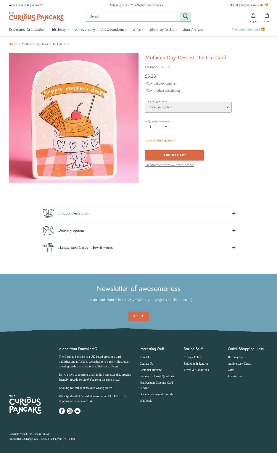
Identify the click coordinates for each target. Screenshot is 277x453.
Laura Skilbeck (158, 67)
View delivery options (160, 83)
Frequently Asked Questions (157, 376)
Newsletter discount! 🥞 (248, 29)
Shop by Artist (162, 30)
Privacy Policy (193, 357)
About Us (145, 357)
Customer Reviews (151, 370)
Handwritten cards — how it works (169, 165)
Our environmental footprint (157, 394)
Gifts (137, 30)
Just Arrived (193, 30)
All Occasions (113, 30)
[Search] (185, 17)
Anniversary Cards (239, 363)
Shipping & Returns (196, 363)
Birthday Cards (237, 357)
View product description (162, 90)
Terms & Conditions (196, 370)
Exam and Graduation (27, 30)
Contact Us (146, 363)
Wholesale (146, 400)
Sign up (138, 316)
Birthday (59, 30)
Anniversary (85, 30)
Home (13, 44)
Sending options (157, 101)
